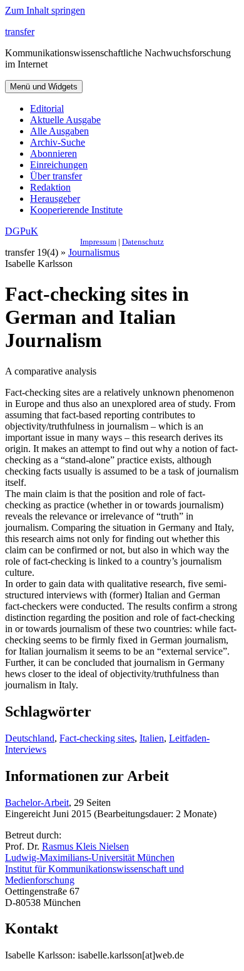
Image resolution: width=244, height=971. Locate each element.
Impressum (98, 241)
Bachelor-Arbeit (37, 802)
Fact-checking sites (97, 738)
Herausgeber (55, 198)
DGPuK (21, 231)
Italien (152, 738)
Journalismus (93, 252)
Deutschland (29, 738)
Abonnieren (53, 153)
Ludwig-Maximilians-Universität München (90, 857)
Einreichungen (59, 164)
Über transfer (56, 176)
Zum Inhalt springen (45, 10)
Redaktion (50, 187)
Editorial (47, 108)
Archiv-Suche (57, 142)
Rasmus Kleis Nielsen (85, 846)
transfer (19, 31)
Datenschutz (143, 241)
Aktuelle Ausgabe (65, 119)
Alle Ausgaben (59, 131)
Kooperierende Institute (76, 209)
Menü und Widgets (44, 86)
